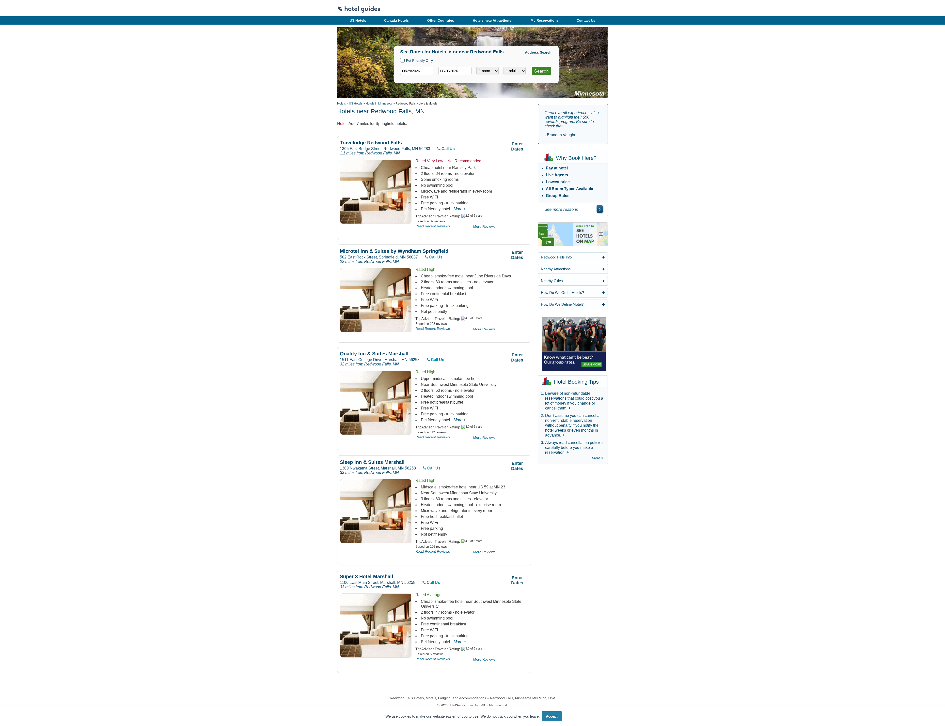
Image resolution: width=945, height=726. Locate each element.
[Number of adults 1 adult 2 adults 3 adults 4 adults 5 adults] (515, 71)
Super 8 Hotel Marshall (366, 576)
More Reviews (484, 226)
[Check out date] (455, 71)
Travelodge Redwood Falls (371, 142)
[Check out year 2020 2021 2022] (445, 79)
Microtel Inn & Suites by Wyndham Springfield (394, 251)
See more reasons (561, 209)
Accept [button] (552, 716)
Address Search (538, 52)
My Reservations (545, 20)
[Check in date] (416, 71)
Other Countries (440, 20)
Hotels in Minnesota (379, 103)
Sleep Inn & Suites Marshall (372, 462)
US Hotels (358, 20)
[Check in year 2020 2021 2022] (407, 79)
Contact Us (586, 20)
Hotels (341, 103)
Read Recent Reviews (432, 226)
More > (460, 209)
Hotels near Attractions (492, 20)
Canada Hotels (396, 20)
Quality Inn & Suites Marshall (374, 353)
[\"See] (600, 209)
